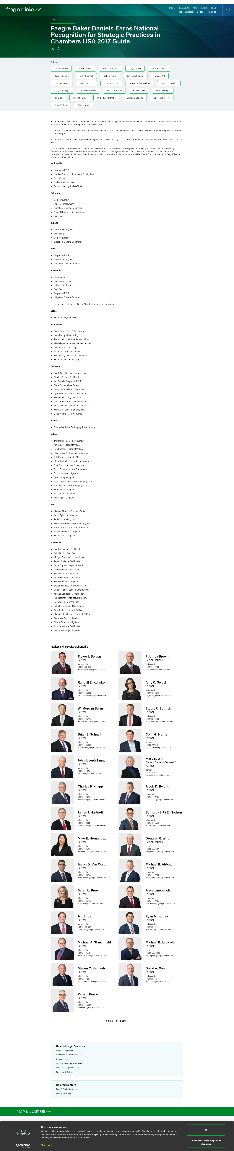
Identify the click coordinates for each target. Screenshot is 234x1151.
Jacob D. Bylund (86, 83)
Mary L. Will (160, 76)
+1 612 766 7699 (84, 745)
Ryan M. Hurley (79, 98)
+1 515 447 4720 (152, 875)
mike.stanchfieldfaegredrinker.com (93, 955)
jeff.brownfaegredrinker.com (158, 669)
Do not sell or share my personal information (206, 1142)
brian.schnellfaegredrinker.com (91, 747)
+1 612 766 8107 (84, 797)
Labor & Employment (65, 1050)
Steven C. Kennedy (162, 98)
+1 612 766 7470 (84, 901)
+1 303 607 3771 (153, 772)
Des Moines (150, 794)
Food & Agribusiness (64, 1089)
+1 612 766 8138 (84, 875)
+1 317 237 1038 (152, 719)
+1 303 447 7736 (153, 745)
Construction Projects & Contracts (70, 1063)
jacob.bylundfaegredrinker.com (159, 799)
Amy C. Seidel (135, 68)
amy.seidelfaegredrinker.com (158, 695)
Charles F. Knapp (62, 83)
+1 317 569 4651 (84, 927)
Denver (149, 770)
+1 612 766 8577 (84, 979)
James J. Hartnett (111, 83)
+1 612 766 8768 (152, 823)
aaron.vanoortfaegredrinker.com (92, 877)
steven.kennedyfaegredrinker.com (92, 981)
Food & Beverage (63, 1093)
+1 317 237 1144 (152, 927)
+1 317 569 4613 (152, 667)
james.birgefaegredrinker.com (91, 929)
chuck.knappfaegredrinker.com (91, 799)
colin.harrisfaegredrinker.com (158, 747)
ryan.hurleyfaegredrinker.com (158, 929)
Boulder (149, 742)
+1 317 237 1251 (84, 771)
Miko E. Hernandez (169, 83)
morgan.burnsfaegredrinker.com (92, 721)
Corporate (60, 1059)
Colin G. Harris (110, 76)
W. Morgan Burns (159, 68)
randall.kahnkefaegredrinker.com (92, 695)
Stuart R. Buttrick (62, 76)
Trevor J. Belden (61, 68)
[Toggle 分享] (57, 48)
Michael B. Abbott (114, 90)
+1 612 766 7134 (84, 849)
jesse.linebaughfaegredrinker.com (160, 903)
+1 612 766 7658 (84, 693)
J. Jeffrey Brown (85, 68)
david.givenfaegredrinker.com (159, 981)
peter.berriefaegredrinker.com (91, 1007)
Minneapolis (83, 690)
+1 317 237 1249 (152, 979)
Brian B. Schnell (86, 76)
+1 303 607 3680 (153, 953)
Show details (47, 1145)
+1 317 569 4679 (84, 667)
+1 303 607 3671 (153, 849)
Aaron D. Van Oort (88, 90)
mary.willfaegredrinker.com (157, 775)
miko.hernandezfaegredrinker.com (93, 851)
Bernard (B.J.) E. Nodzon (139, 83)
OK (206, 1130)
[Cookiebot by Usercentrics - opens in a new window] (23, 1146)
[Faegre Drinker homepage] (23, 9)
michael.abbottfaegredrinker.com (160, 877)
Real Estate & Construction (67, 1054)
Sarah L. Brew (139, 90)
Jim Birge (58, 98)
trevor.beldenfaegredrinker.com (91, 669)
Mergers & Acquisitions (65, 1067)
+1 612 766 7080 (84, 1005)
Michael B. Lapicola (135, 98)
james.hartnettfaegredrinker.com (92, 825)
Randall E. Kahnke (110, 68)
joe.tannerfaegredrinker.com (90, 773)
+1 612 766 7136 (84, 719)
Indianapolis (83, 664)
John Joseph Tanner (135, 76)
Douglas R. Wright (62, 90)
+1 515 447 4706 (152, 901)
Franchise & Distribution (66, 1072)
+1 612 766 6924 (84, 823)
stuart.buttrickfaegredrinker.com (159, 721)
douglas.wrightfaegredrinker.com (160, 851)
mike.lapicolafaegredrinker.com (159, 955)
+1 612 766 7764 (84, 953)
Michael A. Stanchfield (106, 98)
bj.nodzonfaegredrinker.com (158, 825)
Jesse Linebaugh (163, 90)
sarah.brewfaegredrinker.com (90, 903)
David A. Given (61, 105)
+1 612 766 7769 (152, 693)
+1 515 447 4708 (152, 797)
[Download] (52, 48)
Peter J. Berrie (83, 105)
